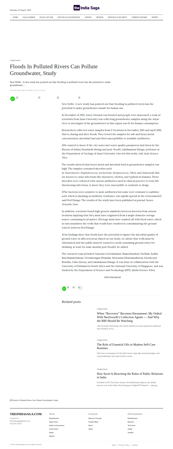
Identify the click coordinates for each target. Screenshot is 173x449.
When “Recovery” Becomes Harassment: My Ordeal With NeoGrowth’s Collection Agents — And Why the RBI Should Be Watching (129, 317)
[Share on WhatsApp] (12, 98)
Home (15, 17)
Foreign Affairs (139, 17)
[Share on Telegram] (67, 98)
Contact (135, 445)
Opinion (99, 17)
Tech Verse (131, 425)
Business (131, 422)
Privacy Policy (124, 445)
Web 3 (90, 425)
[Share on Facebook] (26, 98)
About (114, 445)
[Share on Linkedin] (88, 98)
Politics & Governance (69, 17)
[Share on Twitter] (47, 98)
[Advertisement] (86, 38)
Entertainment (54, 418)
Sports (155, 17)
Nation (88, 17)
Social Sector (46, 17)
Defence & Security (117, 17)
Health (130, 429)
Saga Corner (29, 17)
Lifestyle (130, 433)
